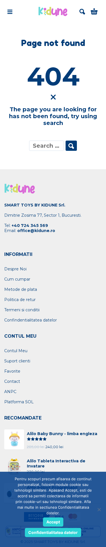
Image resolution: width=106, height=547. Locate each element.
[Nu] (99, 509)
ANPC (10, 391)
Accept (53, 521)
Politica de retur (20, 299)
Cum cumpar (17, 279)
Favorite (12, 371)
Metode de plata (20, 289)
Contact (12, 381)
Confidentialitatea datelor (53, 532)
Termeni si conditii (22, 309)
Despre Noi (15, 269)
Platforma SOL (19, 401)
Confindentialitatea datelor (30, 320)
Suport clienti (17, 361)
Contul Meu (15, 350)
